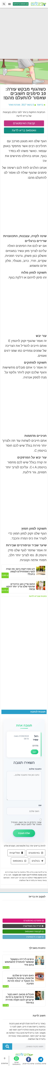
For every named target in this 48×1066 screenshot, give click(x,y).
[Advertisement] (24, 33)
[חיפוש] (7, 1046)
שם (40, 805)
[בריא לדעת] (38, 4)
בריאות (40, 105)
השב (34, 752)
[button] (9, 4)
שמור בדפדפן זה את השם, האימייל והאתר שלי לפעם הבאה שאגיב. (26, 823)
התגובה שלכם (35, 769)
